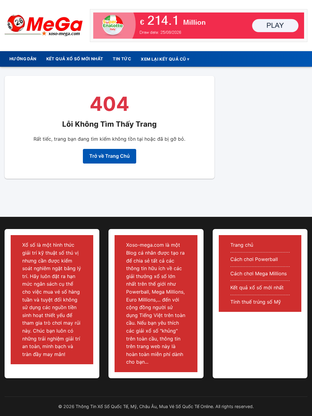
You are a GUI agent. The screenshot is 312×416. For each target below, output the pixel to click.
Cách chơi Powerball (254, 259)
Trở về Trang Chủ (109, 156)
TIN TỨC (122, 58)
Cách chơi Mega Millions (258, 273)
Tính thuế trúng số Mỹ (255, 302)
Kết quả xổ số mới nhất (257, 287)
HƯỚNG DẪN (23, 58)
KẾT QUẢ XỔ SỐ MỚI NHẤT (74, 58)
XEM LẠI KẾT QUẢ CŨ (163, 59)
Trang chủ (241, 245)
